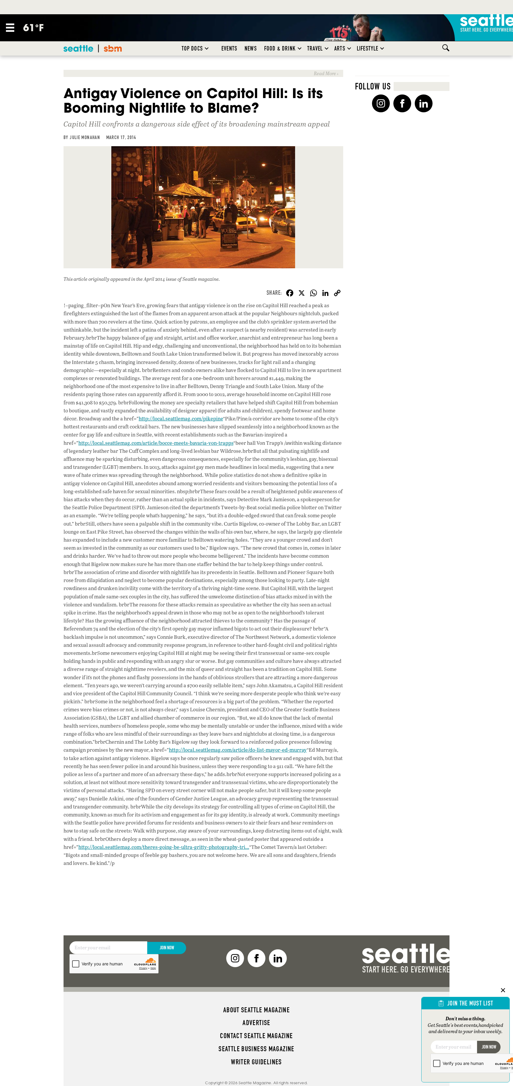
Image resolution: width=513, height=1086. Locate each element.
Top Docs (192, 48)
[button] (206, 48)
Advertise (256, 1023)
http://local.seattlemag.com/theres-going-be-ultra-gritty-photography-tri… (163, 847)
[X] (302, 293)
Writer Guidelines (256, 1062)
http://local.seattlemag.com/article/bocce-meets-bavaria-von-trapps (155, 442)
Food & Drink (280, 48)
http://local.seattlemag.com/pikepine (181, 418)
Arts (339, 48)
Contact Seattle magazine (256, 1036)
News (251, 48)
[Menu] (10, 27)
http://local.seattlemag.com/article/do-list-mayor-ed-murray (238, 749)
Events (229, 48)
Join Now (167, 948)
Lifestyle (368, 48)
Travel (315, 48)
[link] (203, 73)
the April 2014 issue (156, 279)
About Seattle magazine (256, 1010)
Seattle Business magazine (256, 1049)
